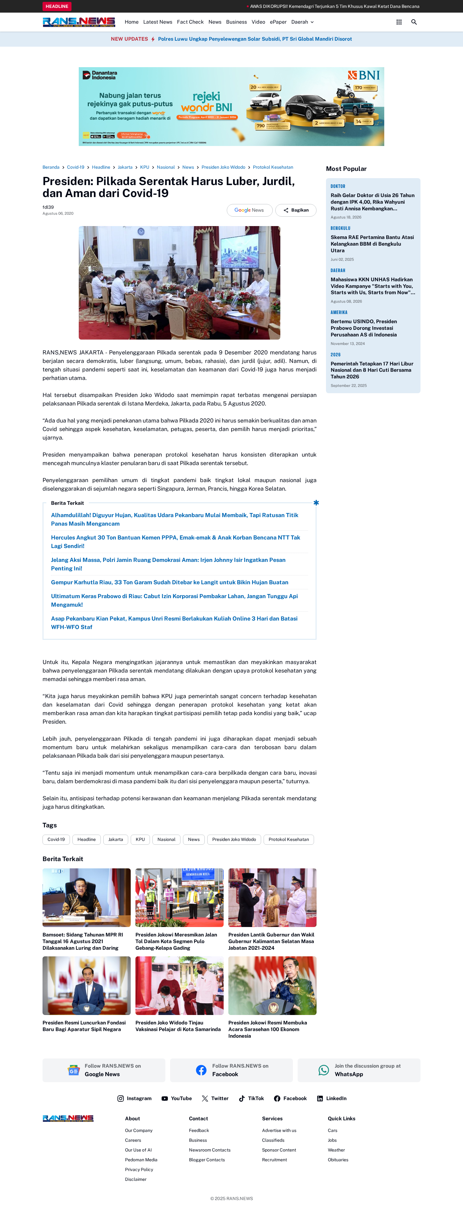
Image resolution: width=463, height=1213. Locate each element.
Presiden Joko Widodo (234, 839)
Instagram (139, 1098)
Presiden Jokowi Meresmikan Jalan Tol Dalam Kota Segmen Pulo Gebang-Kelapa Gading (176, 941)
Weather (336, 1149)
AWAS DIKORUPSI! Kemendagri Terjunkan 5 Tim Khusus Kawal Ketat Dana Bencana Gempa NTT (313, 6)
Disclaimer (135, 1179)
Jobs (332, 1140)
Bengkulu (341, 228)
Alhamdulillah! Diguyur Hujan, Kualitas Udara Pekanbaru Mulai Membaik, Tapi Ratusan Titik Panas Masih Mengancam (174, 519)
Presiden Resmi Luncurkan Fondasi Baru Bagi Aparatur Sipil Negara (84, 1026)
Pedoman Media (141, 1159)
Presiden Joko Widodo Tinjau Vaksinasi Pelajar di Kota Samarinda (178, 1026)
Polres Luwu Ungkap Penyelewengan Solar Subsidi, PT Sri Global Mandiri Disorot (255, 39)
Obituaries (338, 1159)
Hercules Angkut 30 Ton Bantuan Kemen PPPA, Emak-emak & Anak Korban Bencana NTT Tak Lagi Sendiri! (175, 541)
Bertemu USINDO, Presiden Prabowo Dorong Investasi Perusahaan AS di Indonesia (364, 328)
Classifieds (273, 1140)
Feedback (199, 1130)
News (215, 22)
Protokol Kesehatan (289, 839)
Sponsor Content (279, 1149)
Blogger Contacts (207, 1159)
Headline (86, 839)
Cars (332, 1130)
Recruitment (274, 1159)
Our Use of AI (138, 1149)
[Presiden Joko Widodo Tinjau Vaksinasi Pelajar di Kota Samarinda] (179, 985)
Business (236, 22)
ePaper (278, 22)
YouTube (181, 1098)
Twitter (220, 1098)
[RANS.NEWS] (79, 22)
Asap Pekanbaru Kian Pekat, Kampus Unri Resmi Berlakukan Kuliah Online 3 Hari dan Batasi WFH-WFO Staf (174, 622)
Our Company (138, 1130)
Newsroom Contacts (210, 1149)
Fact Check (190, 22)
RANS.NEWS (239, 1198)
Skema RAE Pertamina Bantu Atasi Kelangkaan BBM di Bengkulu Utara (372, 244)
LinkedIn (336, 1098)
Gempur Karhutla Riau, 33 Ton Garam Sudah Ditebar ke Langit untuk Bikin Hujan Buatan (170, 582)
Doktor (338, 186)
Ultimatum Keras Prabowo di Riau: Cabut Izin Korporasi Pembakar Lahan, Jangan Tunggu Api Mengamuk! (174, 600)
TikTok (256, 1098)
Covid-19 (56, 839)
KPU (140, 839)
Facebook (295, 1098)
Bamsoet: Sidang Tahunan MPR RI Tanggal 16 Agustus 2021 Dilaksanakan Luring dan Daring (83, 941)
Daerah (299, 22)
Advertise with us (279, 1130)
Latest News (157, 22)
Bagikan (300, 210)
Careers (133, 1140)
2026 (336, 354)
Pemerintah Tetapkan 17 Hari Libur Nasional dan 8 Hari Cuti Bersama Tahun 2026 (372, 370)
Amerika (339, 312)
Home (132, 22)
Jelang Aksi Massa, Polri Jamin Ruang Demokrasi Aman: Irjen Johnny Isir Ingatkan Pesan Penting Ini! (168, 564)
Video (258, 22)
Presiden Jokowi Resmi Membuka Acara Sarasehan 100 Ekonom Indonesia (267, 1029)
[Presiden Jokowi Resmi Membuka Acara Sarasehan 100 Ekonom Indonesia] (272, 985)
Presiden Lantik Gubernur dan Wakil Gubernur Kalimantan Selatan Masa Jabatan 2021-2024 (271, 941)
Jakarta (115, 839)
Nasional (166, 839)
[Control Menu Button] (399, 22)
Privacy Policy (139, 1169)
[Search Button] (414, 22)
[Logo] (68, 1118)
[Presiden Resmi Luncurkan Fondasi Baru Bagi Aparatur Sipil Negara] (87, 985)
